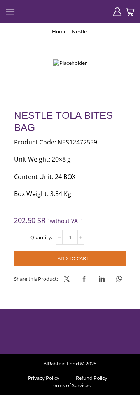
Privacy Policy (44, 378)
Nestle (79, 31)
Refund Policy (91, 378)
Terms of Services (71, 385)
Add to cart (73, 258)
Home (59, 31)
